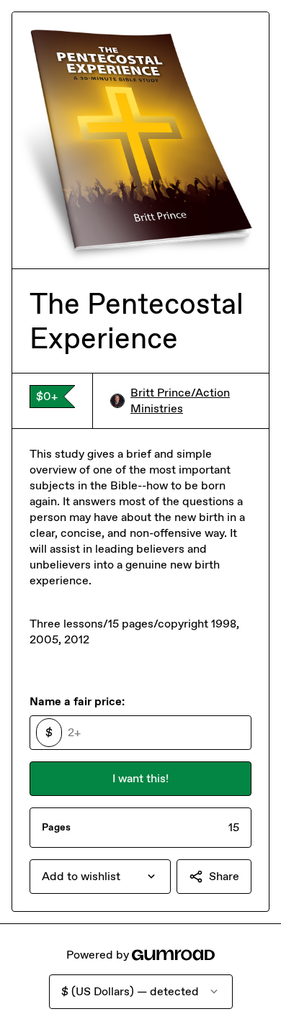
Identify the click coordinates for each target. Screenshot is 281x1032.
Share (224, 876)
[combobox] (100, 876)
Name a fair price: (77, 701)
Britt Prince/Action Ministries (180, 400)
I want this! (140, 778)
